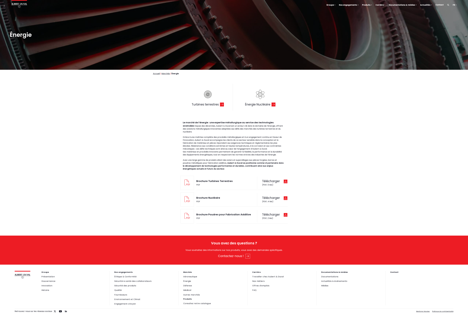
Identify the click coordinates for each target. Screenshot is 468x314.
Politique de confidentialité (442, 311)
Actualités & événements (334, 281)
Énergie (187, 281)
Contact (439, 5)
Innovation (46, 285)
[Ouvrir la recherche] (448, 5)
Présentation (48, 276)
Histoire (45, 290)
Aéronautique (190, 276)
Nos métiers (258, 281)
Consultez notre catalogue (197, 303)
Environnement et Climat (127, 299)
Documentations (329, 276)
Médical (187, 290)
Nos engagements (348, 5)
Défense (187, 285)
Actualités (425, 5)
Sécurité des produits (125, 285)
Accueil (156, 73)
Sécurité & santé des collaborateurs (132, 281)
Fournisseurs (120, 294)
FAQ (254, 290)
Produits (366, 5)
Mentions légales (423, 311)
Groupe (330, 5)
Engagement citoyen (125, 303)
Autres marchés (191, 294)
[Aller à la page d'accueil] (19, 4)
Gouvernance (48, 281)
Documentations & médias (402, 5)
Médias (324, 285)
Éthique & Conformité (125, 276)
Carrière (379, 5)
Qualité (118, 290)
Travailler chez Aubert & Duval (268, 276)
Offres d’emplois (260, 285)
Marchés (165, 73)
